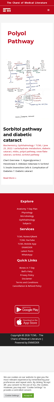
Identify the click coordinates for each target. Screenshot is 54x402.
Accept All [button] (28, 395)
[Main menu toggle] (48, 10)
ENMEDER (27, 247)
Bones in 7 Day (27, 267)
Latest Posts (27, 251)
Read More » (9, 177)
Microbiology (27, 216)
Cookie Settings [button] (12, 395)
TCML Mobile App (27, 243)
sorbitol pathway (30, 154)
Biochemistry (10, 145)
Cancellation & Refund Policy (27, 285)
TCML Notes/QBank (27, 236)
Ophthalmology (26, 145)
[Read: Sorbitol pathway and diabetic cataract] (27, 89)
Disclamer (27, 278)
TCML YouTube (27, 240)
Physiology (27, 212)
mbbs (16, 151)
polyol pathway (27, 151)
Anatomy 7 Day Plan (27, 208)
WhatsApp (27, 254)
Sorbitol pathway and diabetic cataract (22, 134)
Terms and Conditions (27, 282)
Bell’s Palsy (27, 271)
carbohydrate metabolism (27, 148)
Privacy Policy (27, 275)
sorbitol (17, 154)
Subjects (27, 223)
